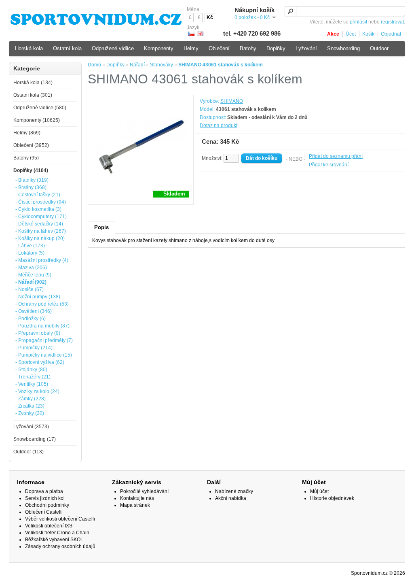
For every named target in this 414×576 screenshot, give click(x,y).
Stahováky (161, 65)
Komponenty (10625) (36, 120)
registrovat (392, 22)
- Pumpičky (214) (34, 348)
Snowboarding (343, 48)
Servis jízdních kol (45, 498)
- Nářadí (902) (30, 282)
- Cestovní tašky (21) (37, 195)
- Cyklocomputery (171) (41, 216)
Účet (351, 34)
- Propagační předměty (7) (44, 340)
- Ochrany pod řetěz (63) (42, 304)
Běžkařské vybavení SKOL (54, 539)
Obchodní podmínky (47, 505)
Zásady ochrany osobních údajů (60, 546)
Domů (94, 65)
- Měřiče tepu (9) (33, 275)
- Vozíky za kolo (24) (37, 391)
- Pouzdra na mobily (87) (42, 326)
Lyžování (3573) (31, 426)
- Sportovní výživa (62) (39, 362)
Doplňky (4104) (30, 170)
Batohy (248, 48)
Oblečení (219, 48)
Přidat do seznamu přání (336, 156)
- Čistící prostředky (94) (40, 202)
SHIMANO (231, 101)
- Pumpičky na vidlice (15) (43, 355)
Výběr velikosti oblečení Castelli (60, 519)
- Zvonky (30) (29, 413)
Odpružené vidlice (113, 48)
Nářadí (137, 65)
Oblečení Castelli (44, 512)
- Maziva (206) (31, 267)
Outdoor (379, 48)
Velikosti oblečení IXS (48, 526)
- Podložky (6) (30, 318)
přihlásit (358, 22)
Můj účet (319, 491)
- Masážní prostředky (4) (41, 260)
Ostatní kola (67, 48)
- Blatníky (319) (32, 180)
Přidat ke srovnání (329, 165)
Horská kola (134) (33, 82)
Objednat (391, 34)
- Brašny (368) (30, 187)
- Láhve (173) (30, 246)
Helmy (191, 48)
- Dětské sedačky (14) (39, 224)
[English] (200, 34)
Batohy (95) (26, 158)
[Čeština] (191, 34)
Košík (368, 34)
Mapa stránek (135, 505)
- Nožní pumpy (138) (37, 297)
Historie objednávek (332, 498)
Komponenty (158, 48)
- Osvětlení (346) (33, 311)
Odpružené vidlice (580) (39, 108)
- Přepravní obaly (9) (37, 333)
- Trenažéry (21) (33, 377)
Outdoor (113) (28, 452)
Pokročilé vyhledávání (144, 491)
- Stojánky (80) (31, 369)
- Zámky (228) (30, 399)
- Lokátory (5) (29, 253)
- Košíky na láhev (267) (40, 231)
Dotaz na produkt (218, 125)
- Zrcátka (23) (29, 406)
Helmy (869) (26, 133)
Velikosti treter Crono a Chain (57, 533)
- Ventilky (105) (31, 384)
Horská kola (29, 48)
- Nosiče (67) (29, 289)
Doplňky (115, 65)
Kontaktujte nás (137, 498)
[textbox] (345, 11)
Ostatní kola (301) (32, 95)
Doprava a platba (44, 491)
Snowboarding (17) (34, 439)
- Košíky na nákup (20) (40, 238)
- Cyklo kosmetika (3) (38, 209)
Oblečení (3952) (31, 145)
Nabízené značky (234, 491)
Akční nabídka (230, 498)
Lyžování (306, 48)
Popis (101, 227)
